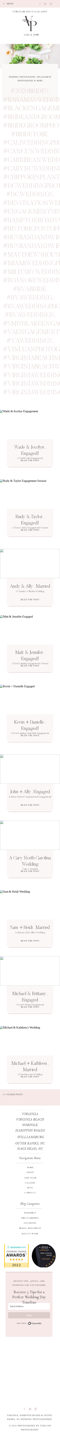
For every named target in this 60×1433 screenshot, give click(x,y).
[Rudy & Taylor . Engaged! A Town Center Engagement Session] (30, 494)
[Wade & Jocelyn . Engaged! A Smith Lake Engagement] (30, 424)
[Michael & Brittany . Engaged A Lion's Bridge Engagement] (30, 971)
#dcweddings (29, 194)
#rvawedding (29, 298)
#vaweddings (29, 341)
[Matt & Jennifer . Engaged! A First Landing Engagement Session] (30, 630)
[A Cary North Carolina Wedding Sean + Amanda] (30, 835)
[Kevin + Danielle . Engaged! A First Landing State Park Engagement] (30, 699)
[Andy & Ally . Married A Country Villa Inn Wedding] (30, 563)
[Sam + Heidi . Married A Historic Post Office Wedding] (30, 905)
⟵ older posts (13, 1094)
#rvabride (29, 289)
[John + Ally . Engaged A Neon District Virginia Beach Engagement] (30, 769)
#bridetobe (29, 134)
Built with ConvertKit (29, 1323)
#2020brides (29, 91)
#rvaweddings (29, 315)
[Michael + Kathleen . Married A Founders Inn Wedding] (30, 1040)
